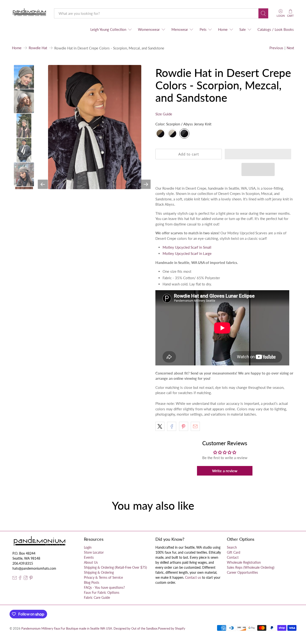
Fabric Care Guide (97, 597)
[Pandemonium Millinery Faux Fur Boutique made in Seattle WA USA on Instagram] (25, 579)
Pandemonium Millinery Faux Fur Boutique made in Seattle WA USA (66, 628)
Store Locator (94, 552)
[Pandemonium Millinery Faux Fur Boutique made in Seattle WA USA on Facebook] (20, 579)
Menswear (179, 29)
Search (232, 547)
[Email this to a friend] (195, 426)
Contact (233, 557)
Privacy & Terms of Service (103, 577)
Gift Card (233, 552)
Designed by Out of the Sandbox (135, 628)
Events (89, 557)
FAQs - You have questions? (104, 587)
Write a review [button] (224, 470)
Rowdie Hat (38, 48)
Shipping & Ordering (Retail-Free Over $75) (115, 567)
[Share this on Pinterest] (183, 426)
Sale (242, 29)
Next (290, 48)
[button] (258, 154)
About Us (91, 562)
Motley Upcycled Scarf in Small (187, 247)
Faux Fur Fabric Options (101, 592)
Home (223, 29)
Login (88, 547)
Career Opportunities (242, 572)
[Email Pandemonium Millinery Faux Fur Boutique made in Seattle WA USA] (14, 579)
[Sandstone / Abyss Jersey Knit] (172, 133)
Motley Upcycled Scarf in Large (187, 253)
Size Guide (163, 114)
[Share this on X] (159, 426)
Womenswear (149, 29)
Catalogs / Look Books (275, 29)
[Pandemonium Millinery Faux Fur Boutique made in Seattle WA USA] (29, 13)
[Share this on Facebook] (171, 426)
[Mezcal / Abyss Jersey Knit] (160, 133)
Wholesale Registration (244, 562)
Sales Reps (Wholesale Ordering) (250, 567)
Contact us (193, 577)
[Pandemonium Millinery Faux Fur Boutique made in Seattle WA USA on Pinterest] (31, 579)
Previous (276, 48)
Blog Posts (91, 582)
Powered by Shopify (171, 628)
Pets (203, 29)
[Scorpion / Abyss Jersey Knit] (184, 133)
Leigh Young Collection (108, 29)
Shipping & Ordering (99, 572)
